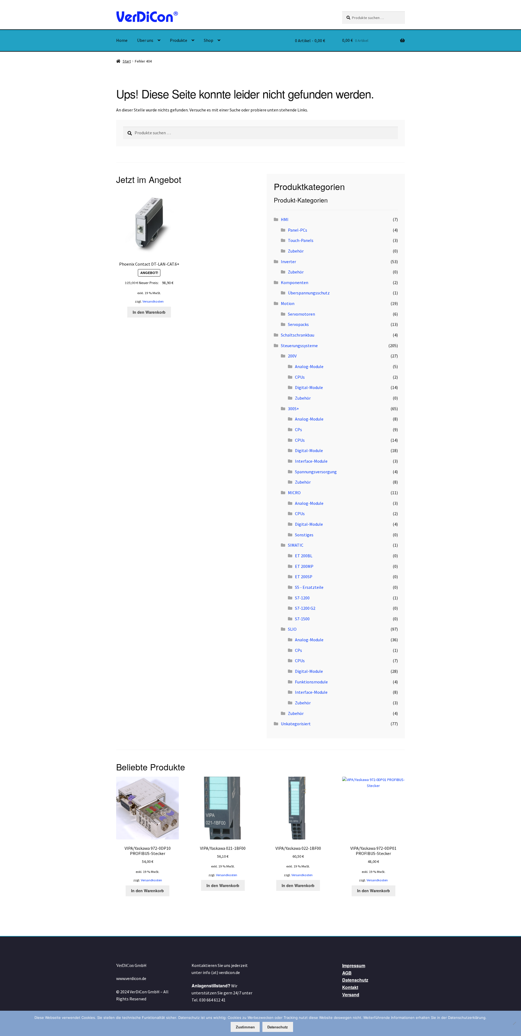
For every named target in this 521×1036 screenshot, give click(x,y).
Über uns (145, 40)
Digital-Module (309, 387)
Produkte (178, 40)
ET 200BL (303, 555)
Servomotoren (301, 314)
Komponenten (294, 282)
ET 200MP (304, 566)
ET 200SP (303, 576)
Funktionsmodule (311, 682)
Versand (350, 994)
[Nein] (514, 1023)
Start (127, 61)
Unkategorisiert (296, 723)
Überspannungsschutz (309, 292)
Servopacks (298, 324)
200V (292, 356)
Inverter (288, 261)
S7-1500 (302, 618)
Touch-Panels (300, 240)
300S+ (293, 408)
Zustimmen (245, 1026)
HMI (284, 219)
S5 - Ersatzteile (309, 587)
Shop (208, 40)
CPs (298, 429)
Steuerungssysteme (299, 345)
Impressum (353, 965)
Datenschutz (355, 980)
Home (122, 40)
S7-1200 (302, 598)
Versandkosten (153, 301)
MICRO (294, 492)
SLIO (292, 629)
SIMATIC (295, 545)
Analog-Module (309, 366)
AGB (347, 973)
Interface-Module (311, 461)
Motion (287, 303)
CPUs (300, 377)
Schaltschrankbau (297, 335)
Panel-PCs (297, 230)
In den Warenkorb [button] (149, 312)
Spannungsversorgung (316, 471)
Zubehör (296, 251)
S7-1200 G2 (305, 608)
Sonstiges (304, 534)
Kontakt (350, 987)
